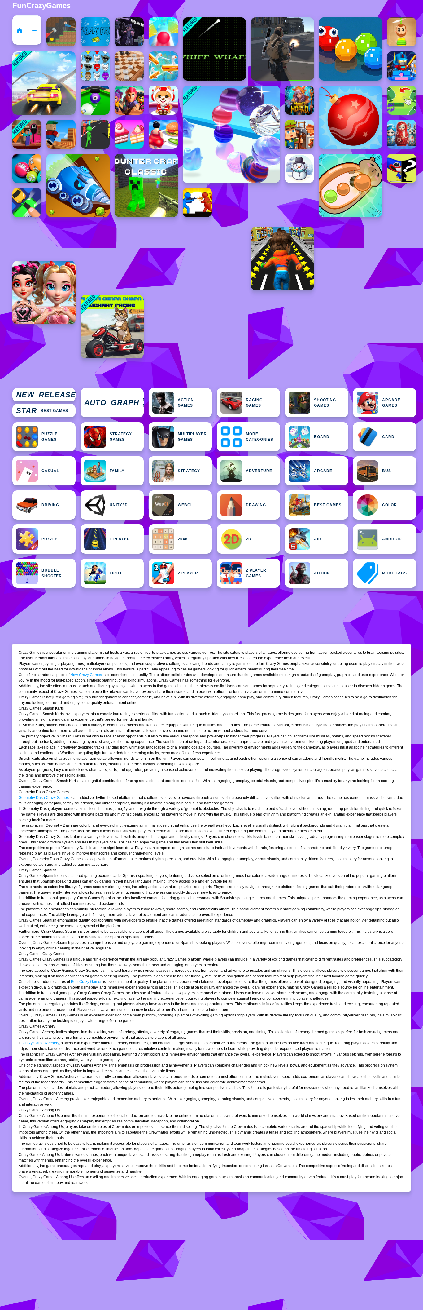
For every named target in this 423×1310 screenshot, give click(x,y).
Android (392, 539)
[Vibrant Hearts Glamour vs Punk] (44, 292)
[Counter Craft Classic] (146, 185)
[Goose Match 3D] (163, 66)
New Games (46, 395)
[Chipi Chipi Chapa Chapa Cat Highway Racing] (112, 326)
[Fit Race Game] (163, 134)
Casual (50, 471)
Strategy (189, 471)
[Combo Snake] (350, 49)
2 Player (188, 573)
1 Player (120, 539)
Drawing (256, 505)
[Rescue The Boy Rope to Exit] (401, 31)
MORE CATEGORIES (259, 437)
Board (321, 437)
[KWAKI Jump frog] (401, 100)
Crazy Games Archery (41, 1043)
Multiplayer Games (192, 437)
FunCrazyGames (41, 5)
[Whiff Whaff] (214, 49)
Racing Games (254, 403)
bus (386, 471)
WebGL (185, 505)
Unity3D (119, 505)
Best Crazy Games (86, 982)
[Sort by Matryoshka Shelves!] (401, 134)
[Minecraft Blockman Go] (401, 66)
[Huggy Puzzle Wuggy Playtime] (401, 168)
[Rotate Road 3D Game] (163, 31)
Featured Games (114, 403)
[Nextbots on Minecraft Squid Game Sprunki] (26, 134)
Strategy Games (121, 437)
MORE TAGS (394, 573)
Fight (116, 573)
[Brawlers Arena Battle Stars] (129, 100)
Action (322, 573)
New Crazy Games (86, 675)
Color (389, 505)
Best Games (42, 410)
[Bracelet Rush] (231, 134)
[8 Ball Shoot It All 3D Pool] (95, 100)
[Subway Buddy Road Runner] (282, 258)
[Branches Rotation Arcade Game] (61, 134)
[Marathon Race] (95, 134)
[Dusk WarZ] (197, 202)
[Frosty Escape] (299, 168)
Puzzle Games (49, 437)
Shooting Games (325, 403)
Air (317, 539)
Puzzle (49, 539)
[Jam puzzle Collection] (26, 202)
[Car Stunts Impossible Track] (44, 83)
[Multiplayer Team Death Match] (282, 49)
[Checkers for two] (129, 66)
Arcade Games (391, 403)
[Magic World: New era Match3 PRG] (299, 100)
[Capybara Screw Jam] (350, 185)
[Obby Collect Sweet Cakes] (129, 134)
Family (117, 471)
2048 (183, 539)
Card (388, 437)
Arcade (323, 471)
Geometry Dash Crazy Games (44, 797)
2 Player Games (256, 573)
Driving (50, 505)
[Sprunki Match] (95, 66)
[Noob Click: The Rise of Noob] (129, 31)
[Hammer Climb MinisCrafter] (61, 31)
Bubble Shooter (51, 573)
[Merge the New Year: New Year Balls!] (350, 117)
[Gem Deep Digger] (78, 185)
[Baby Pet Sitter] (163, 100)
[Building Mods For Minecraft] (299, 134)
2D (248, 539)
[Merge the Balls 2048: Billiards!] (26, 168)
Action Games (186, 403)
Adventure (259, 471)
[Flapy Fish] (95, 31)
